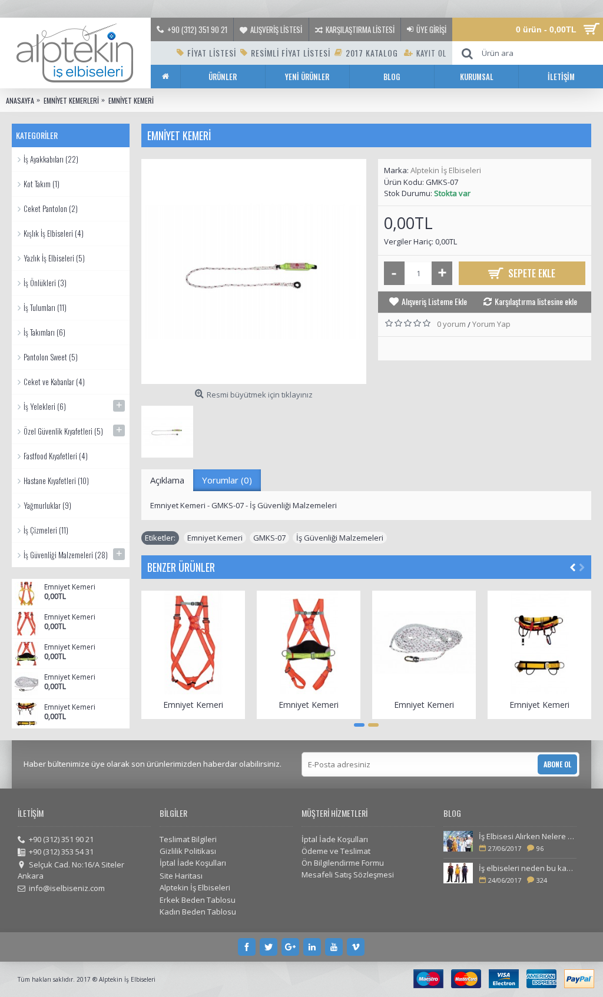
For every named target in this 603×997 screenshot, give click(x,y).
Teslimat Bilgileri (188, 839)
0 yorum (451, 324)
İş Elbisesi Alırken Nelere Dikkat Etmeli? (528, 836)
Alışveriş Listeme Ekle (434, 301)
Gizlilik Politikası (188, 851)
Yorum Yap (491, 324)
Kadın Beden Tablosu (198, 911)
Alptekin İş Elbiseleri (445, 170)
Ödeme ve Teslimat (336, 851)
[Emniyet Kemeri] (253, 271)
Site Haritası (181, 875)
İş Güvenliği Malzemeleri (339, 537)
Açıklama (167, 480)
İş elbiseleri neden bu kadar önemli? (528, 868)
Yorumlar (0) (227, 480)
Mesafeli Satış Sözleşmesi (348, 874)
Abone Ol (557, 764)
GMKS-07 (269, 537)
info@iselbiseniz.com (67, 888)
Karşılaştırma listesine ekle (536, 301)
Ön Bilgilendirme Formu (343, 862)
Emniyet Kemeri (69, 587)
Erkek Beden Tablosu (198, 900)
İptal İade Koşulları (193, 862)
